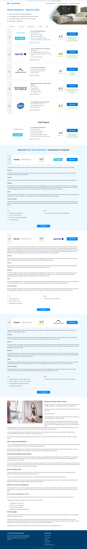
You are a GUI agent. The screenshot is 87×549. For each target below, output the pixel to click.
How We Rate (47, 541)
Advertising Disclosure (49, 544)
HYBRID (40, 26)
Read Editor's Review (35, 42)
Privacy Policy (48, 535)
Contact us (47, 543)
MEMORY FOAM (31, 26)
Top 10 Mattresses (50, 3)
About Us (46, 539)
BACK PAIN (21, 26)
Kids (47, 26)
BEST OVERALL (12, 26)
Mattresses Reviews (75, 3)
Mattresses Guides (62, 3)
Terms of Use (47, 537)
